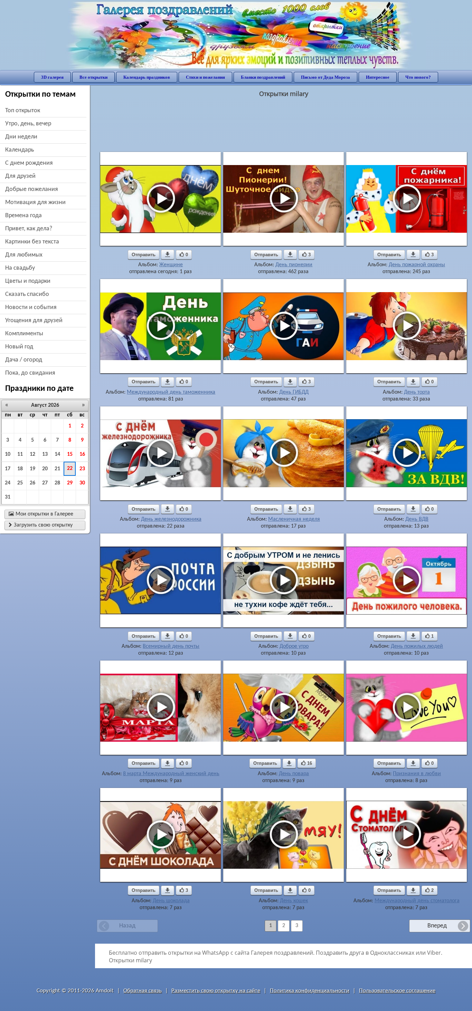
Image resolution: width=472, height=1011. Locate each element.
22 (70, 468)
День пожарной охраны (417, 265)
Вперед (437, 926)
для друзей (20, 176)
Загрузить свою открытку (41, 525)
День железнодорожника (171, 519)
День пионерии (293, 265)
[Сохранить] (167, 254)
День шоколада (171, 901)
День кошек (294, 901)
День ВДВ (416, 519)
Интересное (377, 77)
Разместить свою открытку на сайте (215, 991)
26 (32, 483)
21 (57, 469)
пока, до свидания (30, 373)
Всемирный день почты (171, 646)
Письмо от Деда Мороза (325, 77)
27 (45, 483)
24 (7, 483)
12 (32, 454)
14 (57, 454)
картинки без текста (32, 242)
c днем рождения (29, 163)
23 (82, 469)
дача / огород (23, 360)
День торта (417, 392)
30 (82, 483)
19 (32, 469)
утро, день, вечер (28, 124)
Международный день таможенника (171, 392)
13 (45, 454)
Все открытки (93, 77)
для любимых (24, 255)
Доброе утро (294, 646)
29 (70, 483)
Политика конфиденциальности (309, 991)
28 (57, 483)
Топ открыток (22, 110)
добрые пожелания (31, 189)
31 (7, 497)
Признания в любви (417, 774)
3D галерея (52, 77)
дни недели (21, 137)
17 (7, 469)
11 (20, 454)
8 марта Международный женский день (171, 774)
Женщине (171, 265)
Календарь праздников (146, 77)
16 (82, 454)
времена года (23, 215)
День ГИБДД (294, 392)
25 (20, 483)
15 (70, 454)
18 (20, 469)
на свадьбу (20, 268)
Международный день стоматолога (417, 901)
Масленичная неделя (294, 519)
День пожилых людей (417, 646)
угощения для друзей (34, 320)
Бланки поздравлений (263, 77)
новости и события (31, 307)
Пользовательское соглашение (397, 991)
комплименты (24, 333)
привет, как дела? (28, 228)
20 (45, 469)
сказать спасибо (27, 294)
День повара (294, 774)
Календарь (19, 150)
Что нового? (418, 77)
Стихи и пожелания (205, 77)
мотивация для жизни (35, 202)
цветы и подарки (27, 281)
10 (7, 454)
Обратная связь (142, 991)
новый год (19, 347)
